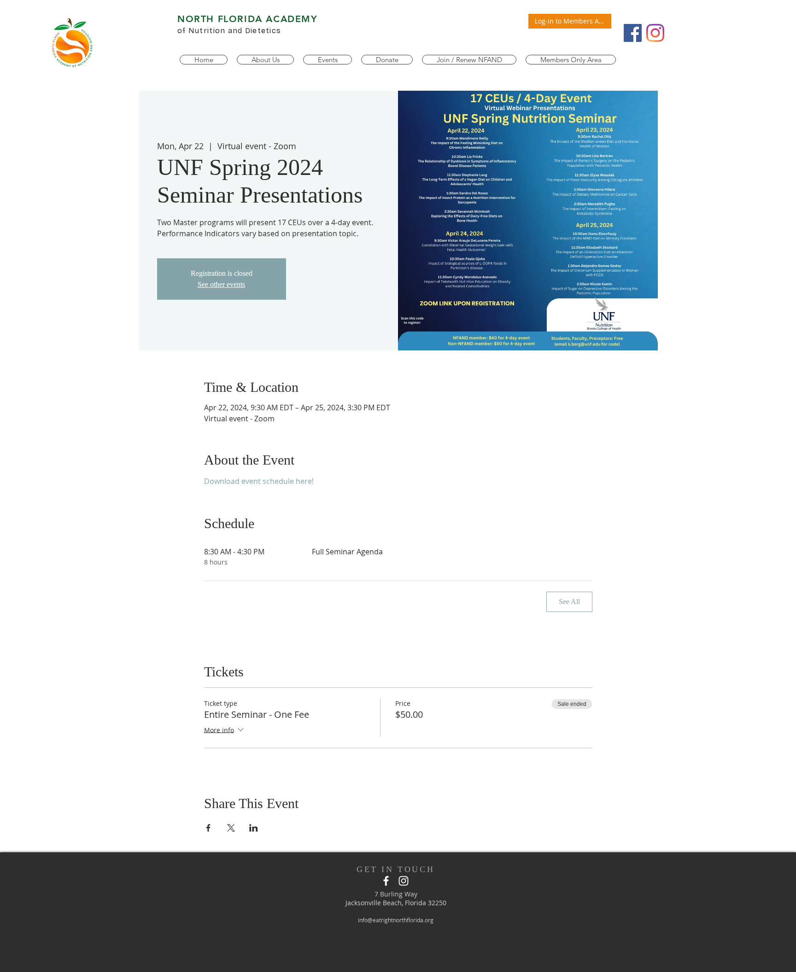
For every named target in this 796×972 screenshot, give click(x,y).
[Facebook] (633, 33)
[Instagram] (655, 33)
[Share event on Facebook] (208, 828)
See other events (221, 284)
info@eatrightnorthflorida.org (395, 920)
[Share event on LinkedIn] (253, 828)
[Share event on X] (231, 828)
